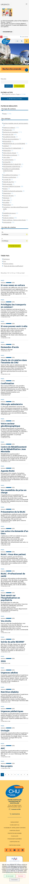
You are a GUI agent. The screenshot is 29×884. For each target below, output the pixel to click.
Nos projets (7, 766)
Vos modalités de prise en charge (13, 491)
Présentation (7, 150)
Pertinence (6, 259)
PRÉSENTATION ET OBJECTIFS (12, 164)
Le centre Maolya (8, 159)
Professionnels (7, 130)
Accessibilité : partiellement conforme (14, 827)
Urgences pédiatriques (12, 711)
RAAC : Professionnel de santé (13, 574)
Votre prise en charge (9, 153)
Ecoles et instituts (8, 217)
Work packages (7, 184)
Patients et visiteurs (9, 127)
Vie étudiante (7, 222)
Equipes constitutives (9, 177)
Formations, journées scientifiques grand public (15, 208)
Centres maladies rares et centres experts (15, 123)
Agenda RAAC (8, 471)
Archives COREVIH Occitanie (11, 186)
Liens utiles (6, 157)
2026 (3, 661)
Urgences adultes (9, 672)
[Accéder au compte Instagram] (18, 850)
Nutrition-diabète (10, 692)
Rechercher (19, 86)
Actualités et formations (10, 175)
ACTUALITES (6, 162)
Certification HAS (14, 841)
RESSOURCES (7, 141)
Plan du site (15, 836)
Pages (5, 113)
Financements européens (15, 838)
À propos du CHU (8, 134)
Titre (4, 261)
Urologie (5, 730)
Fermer (26, 4)
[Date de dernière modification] (13, 266)
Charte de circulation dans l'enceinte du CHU (14, 361)
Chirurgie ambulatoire (12, 404)
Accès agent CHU (14, 824)
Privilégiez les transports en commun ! (13, 305)
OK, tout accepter (9, 876)
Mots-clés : (3, 79)
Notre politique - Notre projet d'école (14, 220)
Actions (5, 188)
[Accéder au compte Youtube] (14, 850)
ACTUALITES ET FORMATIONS (12, 148)
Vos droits (6, 621)
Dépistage (6, 198)
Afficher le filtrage (26, 70)
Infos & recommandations (11, 139)
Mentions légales (15, 830)
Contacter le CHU (16, 809)
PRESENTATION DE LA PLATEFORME (14, 143)
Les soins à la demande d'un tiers (14, 532)
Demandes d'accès (10, 347)
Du (2, 232)
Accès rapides (25, 36)
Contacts (5, 215)
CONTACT (6, 146)
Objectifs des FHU (8, 182)
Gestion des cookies (15, 845)
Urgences (5, 36)
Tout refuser (20, 876)
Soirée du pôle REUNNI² (12, 642)
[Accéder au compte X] (10, 850)
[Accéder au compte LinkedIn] (22, 850)
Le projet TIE (7, 179)
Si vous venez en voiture (13, 285)
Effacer (9, 86)
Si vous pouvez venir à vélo (14, 326)
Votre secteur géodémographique (10, 424)
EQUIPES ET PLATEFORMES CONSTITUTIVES (11, 169)
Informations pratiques (10, 155)
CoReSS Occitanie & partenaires (12, 191)
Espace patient (15, 822)
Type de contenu (8, 263)
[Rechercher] (21, 41)
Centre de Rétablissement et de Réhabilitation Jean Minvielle (14, 449)
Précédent (2, 774)
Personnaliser (14, 879)
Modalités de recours (9, 213)
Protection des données (15, 833)
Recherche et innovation (10, 132)
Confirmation (7, 383)
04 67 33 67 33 (16, 814)
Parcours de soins (8, 195)
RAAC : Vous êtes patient (13, 554)
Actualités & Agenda (9, 136)
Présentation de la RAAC (13, 512)
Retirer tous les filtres (15, 98)
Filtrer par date (15, 246)
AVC (3, 748)
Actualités (6, 202)
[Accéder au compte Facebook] (6, 850)
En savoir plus (7, 31)
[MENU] (26, 41)
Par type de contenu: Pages (11, 94)
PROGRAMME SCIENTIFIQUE (11, 166)
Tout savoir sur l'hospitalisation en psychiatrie (10, 597)
